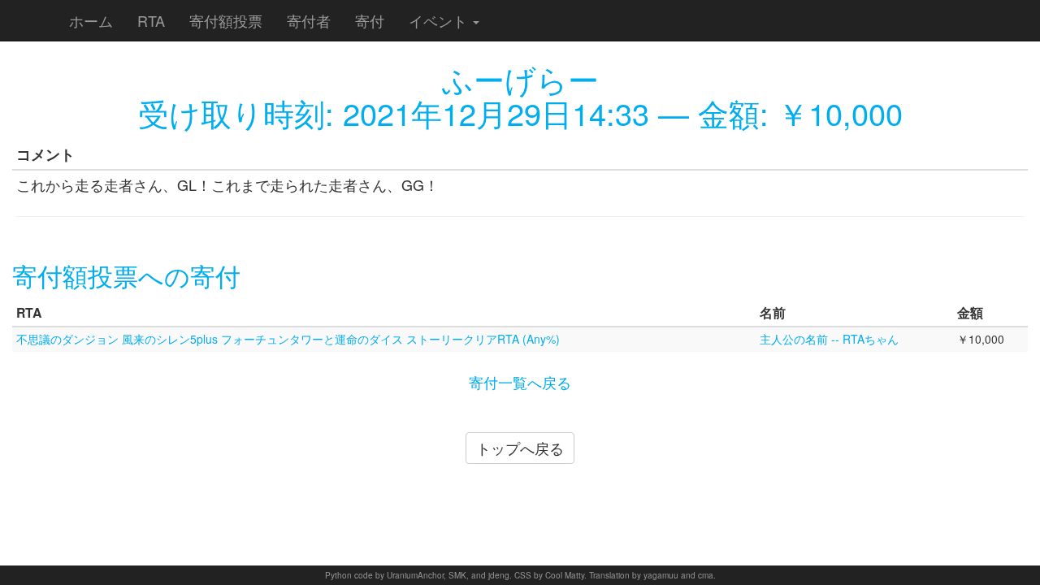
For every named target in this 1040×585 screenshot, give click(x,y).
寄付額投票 (225, 20)
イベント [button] (440, 20)
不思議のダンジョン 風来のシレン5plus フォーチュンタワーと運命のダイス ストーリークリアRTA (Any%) (288, 339)
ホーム (91, 20)
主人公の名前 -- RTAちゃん (829, 339)
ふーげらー (520, 78)
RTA (151, 20)
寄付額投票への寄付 (126, 275)
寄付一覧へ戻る (520, 381)
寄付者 (309, 20)
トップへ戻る (520, 447)
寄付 (369, 20)
